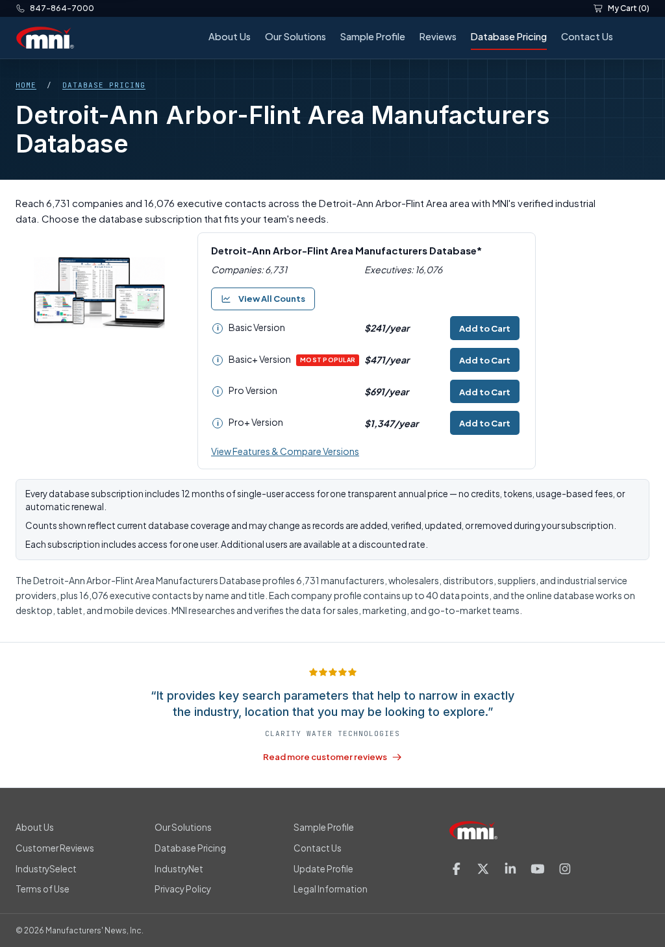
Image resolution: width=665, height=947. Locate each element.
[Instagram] (565, 869)
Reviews (438, 36)
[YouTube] (538, 869)
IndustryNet (179, 868)
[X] (483, 869)
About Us (229, 36)
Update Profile (323, 868)
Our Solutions (295, 36)
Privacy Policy (183, 888)
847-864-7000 (62, 8)
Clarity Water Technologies (332, 733)
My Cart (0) (628, 8)
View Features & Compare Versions (285, 451)
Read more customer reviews (325, 757)
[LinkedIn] (510, 869)
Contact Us (587, 36)
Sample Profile (372, 36)
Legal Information (331, 888)
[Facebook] (456, 869)
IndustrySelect (46, 868)
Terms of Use (42, 888)
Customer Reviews (55, 848)
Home (26, 85)
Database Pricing (509, 36)
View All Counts (271, 298)
